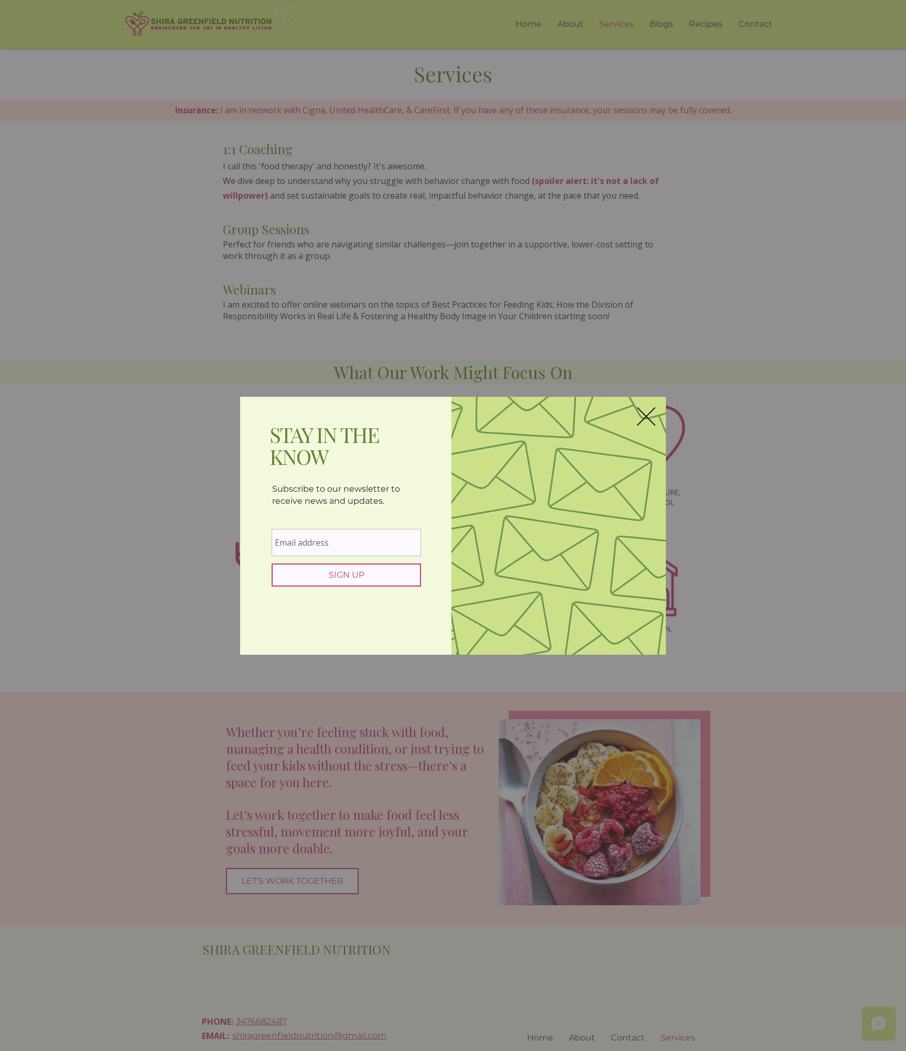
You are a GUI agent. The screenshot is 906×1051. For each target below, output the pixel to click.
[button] (646, 416)
